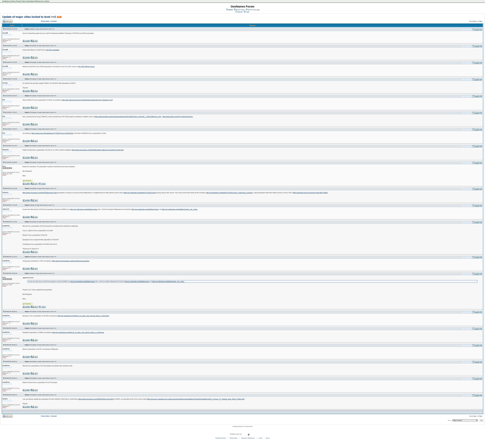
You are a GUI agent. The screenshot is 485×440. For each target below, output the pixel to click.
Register (240, 12)
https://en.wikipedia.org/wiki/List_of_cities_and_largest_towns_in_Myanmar (83, 316)
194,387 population (52, 50)
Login (247, 12)
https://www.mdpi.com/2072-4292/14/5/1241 (177, 117)
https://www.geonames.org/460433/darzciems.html (39, 193)
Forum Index (45, 21)
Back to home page (254, 9)
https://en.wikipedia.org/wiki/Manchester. (84, 209)
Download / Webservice (35, 1)
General (54, 21)
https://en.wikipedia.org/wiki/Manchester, (145, 209)
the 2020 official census (86, 66)
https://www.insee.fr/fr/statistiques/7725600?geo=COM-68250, (52, 133)
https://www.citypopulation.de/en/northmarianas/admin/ (70, 261)
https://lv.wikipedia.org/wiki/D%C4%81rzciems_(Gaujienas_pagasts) (229, 193)
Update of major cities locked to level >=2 (29, 16)
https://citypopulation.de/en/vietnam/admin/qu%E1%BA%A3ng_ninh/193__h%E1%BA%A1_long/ (128, 117)
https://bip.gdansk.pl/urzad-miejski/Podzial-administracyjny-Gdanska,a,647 (87, 100)
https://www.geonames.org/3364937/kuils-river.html (95, 399)
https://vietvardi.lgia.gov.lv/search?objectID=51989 (310, 193)
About (47, 1)
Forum (260, 438)
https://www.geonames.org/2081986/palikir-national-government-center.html (98, 150)
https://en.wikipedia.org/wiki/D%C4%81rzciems (140, 193)
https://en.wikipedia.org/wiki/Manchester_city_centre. (180, 209)
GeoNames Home (8, 1)
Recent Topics (240, 9)
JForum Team (249, 426)
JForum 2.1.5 (242, 426)
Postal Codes (21, 1)
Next (481, 21)
